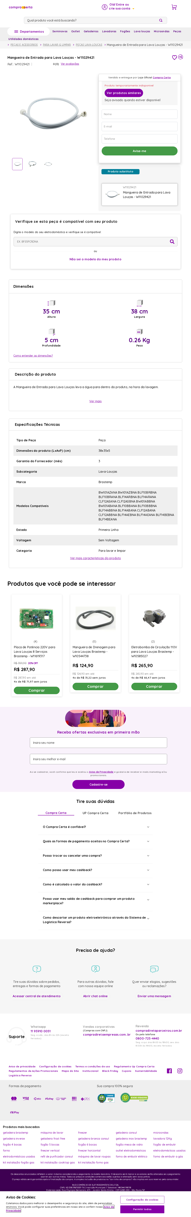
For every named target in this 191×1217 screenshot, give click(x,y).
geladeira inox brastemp (131, 1138)
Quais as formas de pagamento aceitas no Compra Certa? (86, 841)
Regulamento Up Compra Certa (134, 1066)
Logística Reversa (20, 1075)
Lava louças (142, 31)
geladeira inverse (14, 1138)
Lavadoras (109, 31)
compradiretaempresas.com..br (106, 1034)
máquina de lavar (52, 1132)
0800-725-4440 (147, 1038)
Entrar (117, 7)
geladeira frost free (53, 1138)
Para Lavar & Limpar (57, 44)
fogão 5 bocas (50, 1144)
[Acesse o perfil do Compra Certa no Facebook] (169, 1072)
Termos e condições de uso (92, 1066)
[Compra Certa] (20, 7)
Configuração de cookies (142, 1199)
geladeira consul (126, 1132)
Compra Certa (56, 813)
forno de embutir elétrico (131, 1156)
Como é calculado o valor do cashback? (72, 884)
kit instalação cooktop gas (58, 1162)
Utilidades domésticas (23, 39)
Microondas (161, 31)
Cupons (126, 1070)
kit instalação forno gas (93, 1162)
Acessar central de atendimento (37, 996)
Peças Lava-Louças (89, 44)
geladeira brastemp (15, 1132)
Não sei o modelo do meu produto (95, 259)
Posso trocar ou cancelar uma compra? (72, 855)
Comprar (37, 690)
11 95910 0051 (41, 1031)
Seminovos (59, 31)
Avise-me (139, 151)
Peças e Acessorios (24, 44)
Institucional (90, 1070)
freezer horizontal (89, 1150)
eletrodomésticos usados (169, 1150)
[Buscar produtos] (161, 20)
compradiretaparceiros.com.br (159, 1030)
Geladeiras (91, 31)
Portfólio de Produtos (134, 813)
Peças (177, 31)
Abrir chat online (95, 996)
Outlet (75, 31)
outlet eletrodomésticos (131, 1150)
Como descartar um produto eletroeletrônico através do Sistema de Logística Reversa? (94, 920)
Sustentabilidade (146, 1070)
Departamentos (32, 31)
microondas (160, 1132)
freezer (82, 1132)
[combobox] (95, 20)
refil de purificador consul (57, 1156)
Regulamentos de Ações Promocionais (33, 1070)
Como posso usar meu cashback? (67, 870)
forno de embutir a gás (168, 1156)
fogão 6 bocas (87, 1144)
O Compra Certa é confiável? (64, 827)
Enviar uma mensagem (154, 996)
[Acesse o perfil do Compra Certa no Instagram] (179, 1072)
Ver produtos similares (124, 93)
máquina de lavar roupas (94, 1156)
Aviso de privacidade (22, 1066)
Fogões (125, 31)
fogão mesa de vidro (129, 1144)
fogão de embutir (164, 1144)
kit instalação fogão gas (18, 1162)
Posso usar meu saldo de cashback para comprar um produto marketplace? (89, 901)
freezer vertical (50, 1150)
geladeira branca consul (93, 1138)
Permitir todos (142, 1209)
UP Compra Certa (95, 813)
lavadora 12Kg (162, 1138)
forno (6, 1150)
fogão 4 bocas (12, 1144)
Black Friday (110, 1070)
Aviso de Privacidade (101, 771)
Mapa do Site (70, 1070)
